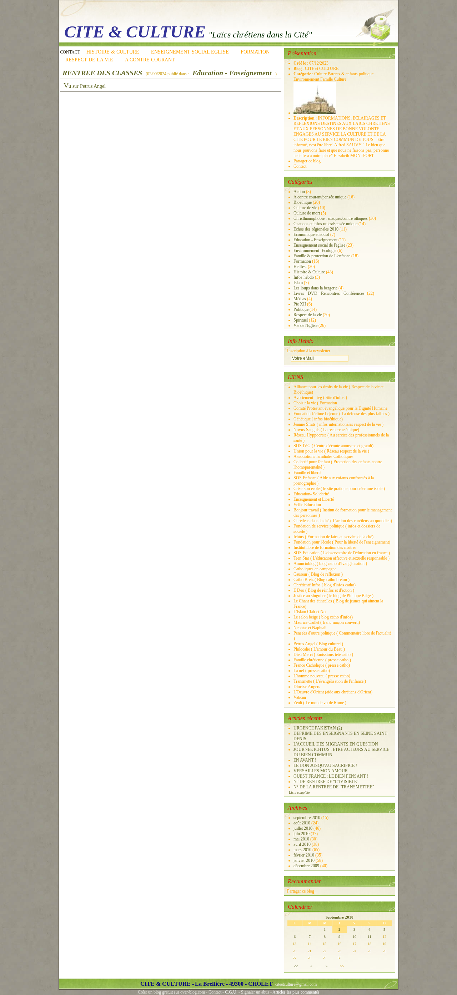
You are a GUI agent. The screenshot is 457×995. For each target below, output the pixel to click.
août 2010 (302, 822)
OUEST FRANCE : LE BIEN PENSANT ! (330, 776)
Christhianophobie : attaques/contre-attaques (330, 218)
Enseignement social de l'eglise (319, 245)
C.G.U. (231, 992)
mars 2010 (302, 849)
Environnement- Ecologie (314, 250)
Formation (302, 261)
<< (296, 966)
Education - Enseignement (232, 73)
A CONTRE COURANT (150, 59)
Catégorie (302, 73)
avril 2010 (302, 844)
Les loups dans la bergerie (315, 288)
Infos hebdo (303, 277)
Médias (299, 298)
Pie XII (299, 304)
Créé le (300, 63)
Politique (300, 309)
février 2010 (304, 855)
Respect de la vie (307, 314)
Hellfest (300, 266)
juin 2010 (302, 833)
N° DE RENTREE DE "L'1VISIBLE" (325, 781)
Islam (298, 282)
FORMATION (255, 52)
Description (304, 118)
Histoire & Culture (309, 271)
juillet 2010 (303, 828)
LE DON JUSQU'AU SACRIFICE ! (325, 765)
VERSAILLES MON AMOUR (320, 770)
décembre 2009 (306, 865)
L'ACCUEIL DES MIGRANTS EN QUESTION (335, 744)
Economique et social (311, 234)
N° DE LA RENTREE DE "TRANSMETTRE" (333, 786)
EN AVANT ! (304, 760)
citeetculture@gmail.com (296, 984)
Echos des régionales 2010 (315, 229)
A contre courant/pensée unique (319, 197)
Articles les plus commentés (296, 992)
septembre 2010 (307, 817)
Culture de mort (306, 213)
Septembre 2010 (339, 917)
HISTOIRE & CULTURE (112, 52)
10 (354, 937)
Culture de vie (305, 207)
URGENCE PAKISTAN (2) (317, 728)
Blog (298, 68)
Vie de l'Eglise (305, 325)
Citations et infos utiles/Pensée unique (325, 223)
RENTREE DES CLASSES (102, 73)
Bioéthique (302, 202)
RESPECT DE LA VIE (89, 59)
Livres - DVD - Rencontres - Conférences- (329, 293)
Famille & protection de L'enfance (321, 255)
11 (369, 937)
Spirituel (300, 320)
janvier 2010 (304, 860)
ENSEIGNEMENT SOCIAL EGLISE (190, 52)
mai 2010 (301, 839)
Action (299, 191)
